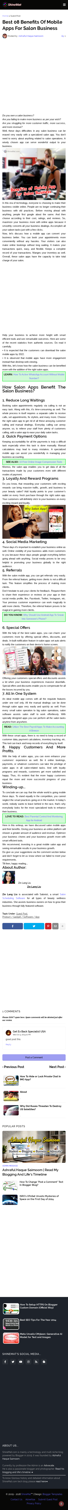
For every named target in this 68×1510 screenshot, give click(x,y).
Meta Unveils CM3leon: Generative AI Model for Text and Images (41, 1336)
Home (5, 16)
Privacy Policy (34, 1503)
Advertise (30, 1499)
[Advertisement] (34, 76)
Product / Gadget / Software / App (21, 917)
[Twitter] (34, 926)
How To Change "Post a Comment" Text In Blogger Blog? (41, 1183)
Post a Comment (34, 1057)
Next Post (56, 1067)
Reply (8, 1044)
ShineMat (26, 1494)
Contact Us (16, 1499)
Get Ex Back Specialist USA (29, 1031)
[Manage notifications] (61, 1503)
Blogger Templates (52, 1494)
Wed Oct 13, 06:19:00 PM (22, 1035)
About (23, 1091)
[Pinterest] (48, 926)
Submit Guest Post (48, 1499)
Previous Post (14, 1067)
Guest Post (15, 16)
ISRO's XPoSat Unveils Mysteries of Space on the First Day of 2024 (39, 1198)
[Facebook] (12, 926)
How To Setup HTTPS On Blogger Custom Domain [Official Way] (39, 1306)
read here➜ (42, 1481)
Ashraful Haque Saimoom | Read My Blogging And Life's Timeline (30, 1172)
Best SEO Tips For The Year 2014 (38, 1320)
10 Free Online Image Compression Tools (40, 462)
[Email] (55, 926)
